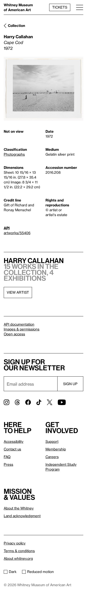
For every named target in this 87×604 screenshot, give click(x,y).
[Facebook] (28, 402)
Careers (52, 457)
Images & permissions (21, 329)
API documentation (19, 324)
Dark (12, 571)
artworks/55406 (17, 233)
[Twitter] (49, 402)
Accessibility (13, 441)
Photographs (14, 154)
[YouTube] (61, 402)
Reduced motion (40, 571)
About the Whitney (19, 508)
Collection (16, 25)
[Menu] (79, 7)
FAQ (7, 457)
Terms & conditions (19, 551)
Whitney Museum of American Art (18, 7)
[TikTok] (39, 402)
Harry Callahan (18, 36)
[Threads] (17, 402)
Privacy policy (15, 543)
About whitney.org (18, 558)
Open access (14, 334)
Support (51, 441)
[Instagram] (6, 402)
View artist (18, 292)
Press (8, 464)
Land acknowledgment (22, 516)
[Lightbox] (43, 89)
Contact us (12, 449)
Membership (55, 449)
